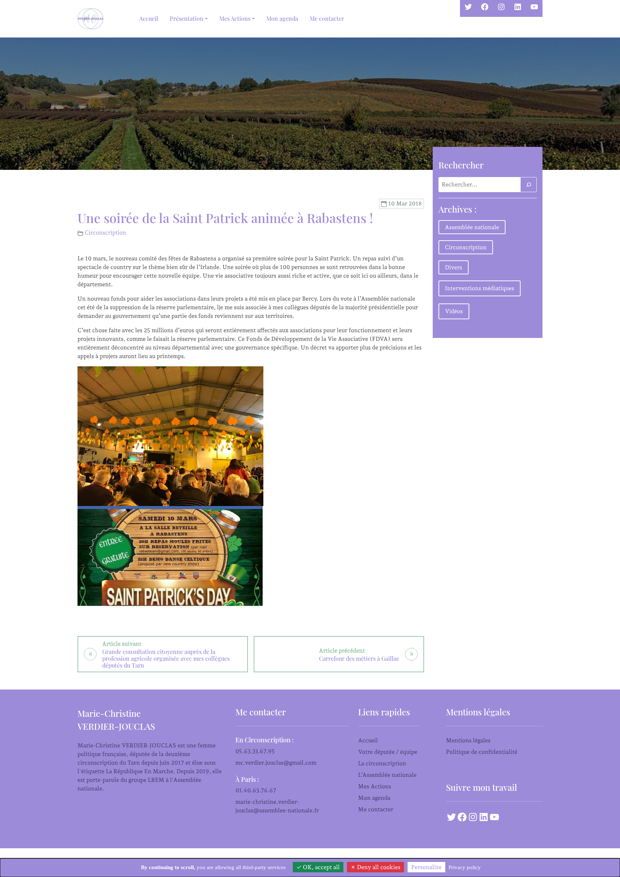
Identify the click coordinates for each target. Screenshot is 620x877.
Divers (453, 267)
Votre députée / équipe (387, 751)
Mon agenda (282, 18)
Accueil (148, 18)
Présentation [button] (186, 18)
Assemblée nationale (472, 227)
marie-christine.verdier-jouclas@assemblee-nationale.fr (277, 806)
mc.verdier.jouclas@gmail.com (275, 762)
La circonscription (382, 763)
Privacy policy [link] (464, 867)
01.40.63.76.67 (255, 790)
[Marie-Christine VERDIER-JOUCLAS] (92, 19)
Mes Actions (374, 786)
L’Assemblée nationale (387, 774)
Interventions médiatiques (479, 288)
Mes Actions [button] (234, 18)
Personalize (426, 867)
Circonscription (105, 232)
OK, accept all (320, 867)
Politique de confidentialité (481, 751)
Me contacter (327, 18)
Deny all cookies (378, 867)
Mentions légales (468, 740)
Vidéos (454, 311)
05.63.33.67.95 (255, 751)
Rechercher (461, 165)
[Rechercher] (528, 184)
